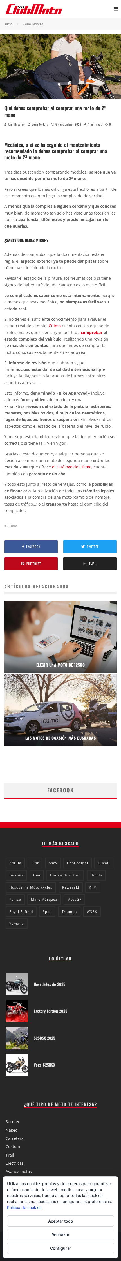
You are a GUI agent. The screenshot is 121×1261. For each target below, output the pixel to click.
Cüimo (55, 325)
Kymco (15, 899)
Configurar (60, 1248)
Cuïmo (11, 526)
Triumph (69, 911)
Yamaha (16, 923)
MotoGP (74, 899)
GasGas (16, 875)
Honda (96, 875)
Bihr (35, 862)
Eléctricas (15, 1163)
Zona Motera (40, 124)
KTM (93, 887)
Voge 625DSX (44, 1065)
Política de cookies (24, 1207)
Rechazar (60, 1234)
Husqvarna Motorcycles (30, 887)
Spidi (47, 911)
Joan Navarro (16, 124)
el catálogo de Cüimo (71, 467)
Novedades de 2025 (49, 984)
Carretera (15, 1138)
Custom (13, 1146)
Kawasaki (70, 887)
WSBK (92, 911)
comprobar (91, 332)
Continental (77, 862)
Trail (10, 1155)
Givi (36, 875)
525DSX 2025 (44, 1038)
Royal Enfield (21, 911)
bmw (53, 862)
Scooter (13, 1121)
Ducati (104, 862)
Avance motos (19, 1171)
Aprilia (15, 862)
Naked (12, 1130)
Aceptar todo (60, 1221)
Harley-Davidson (65, 875)
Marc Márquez (44, 899)
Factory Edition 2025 (50, 1011)
